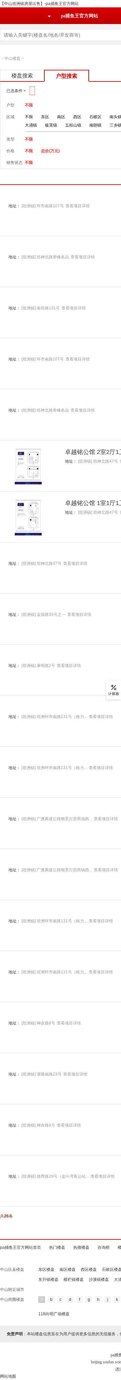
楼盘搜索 (22, 75)
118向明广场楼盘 (54, 1314)
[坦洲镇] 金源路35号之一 (44, 614)
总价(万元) (50, 151)
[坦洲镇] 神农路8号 (38, 1023)
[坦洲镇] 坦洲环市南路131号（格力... (54, 716)
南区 (61, 116)
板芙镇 (51, 125)
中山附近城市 (12, 1289)
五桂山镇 (73, 125)
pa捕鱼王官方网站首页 (20, 1247)
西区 (77, 116)
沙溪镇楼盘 (99, 1279)
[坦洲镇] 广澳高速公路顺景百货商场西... (57, 819)
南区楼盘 (67, 1269)
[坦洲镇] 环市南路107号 (43, 206)
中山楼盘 (12, 58)
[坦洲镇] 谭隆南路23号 (42, 1074)
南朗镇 (95, 125)
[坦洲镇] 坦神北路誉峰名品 (45, 257)
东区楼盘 (46, 1269)
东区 (45, 116)
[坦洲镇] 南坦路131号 (41, 308)
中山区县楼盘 (12, 1269)
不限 (29, 105)
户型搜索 (66, 76)
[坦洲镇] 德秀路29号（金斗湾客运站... (55, 1176)
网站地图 (8, 1376)
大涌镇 (31, 125)
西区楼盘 (89, 1269)
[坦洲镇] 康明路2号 (38, 665)
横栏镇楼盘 (74, 1279)
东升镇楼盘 (48, 1279)
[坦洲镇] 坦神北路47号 (98, 461)
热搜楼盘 (81, 1247)
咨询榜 (103, 1247)
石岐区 (95, 116)
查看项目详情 (78, 206)
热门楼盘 (57, 1247)
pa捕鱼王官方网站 (79, 15)
